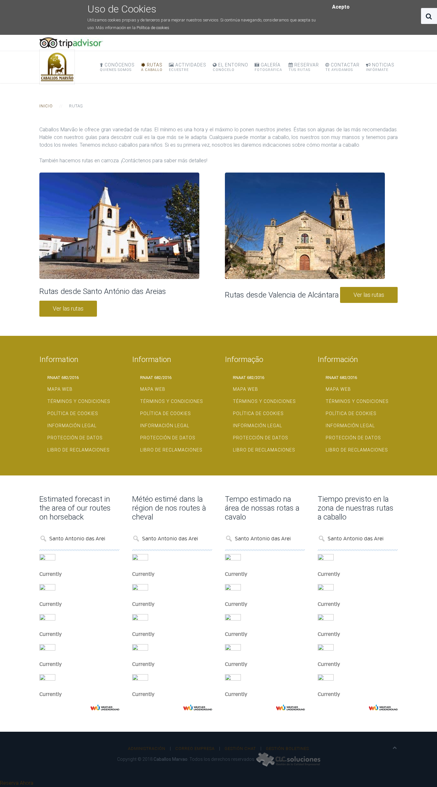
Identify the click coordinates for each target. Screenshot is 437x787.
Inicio (46, 106)
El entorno (230, 67)
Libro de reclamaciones (78, 449)
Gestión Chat (240, 748)
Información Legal (72, 425)
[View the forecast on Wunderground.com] (105, 707)
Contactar (342, 67)
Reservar (304, 67)
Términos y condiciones (78, 401)
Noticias (380, 67)
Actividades (187, 67)
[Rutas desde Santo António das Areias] (119, 226)
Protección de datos (75, 437)
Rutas (152, 67)
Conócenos (117, 67)
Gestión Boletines (287, 748)
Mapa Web (60, 389)
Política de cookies (153, 27)
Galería (268, 67)
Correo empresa (195, 748)
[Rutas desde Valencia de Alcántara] (305, 226)
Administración (146, 748)
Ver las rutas (68, 308)
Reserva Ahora (16, 783)
